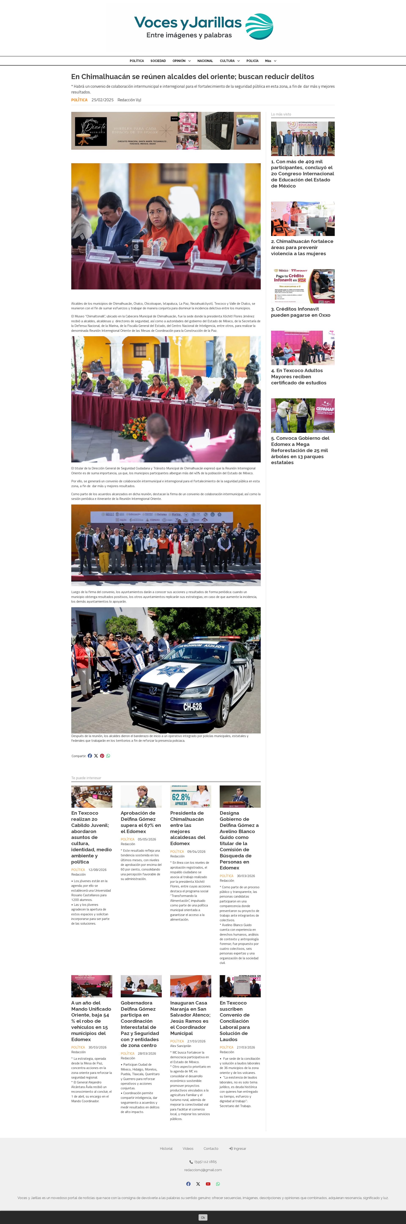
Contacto (211, 1149)
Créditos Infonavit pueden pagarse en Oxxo (301, 312)
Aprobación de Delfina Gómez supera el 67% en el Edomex (141, 822)
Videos (188, 1149)
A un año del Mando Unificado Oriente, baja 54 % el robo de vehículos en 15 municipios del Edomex (91, 1021)
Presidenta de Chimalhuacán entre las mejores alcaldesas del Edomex (187, 828)
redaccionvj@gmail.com (203, 1170)
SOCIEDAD (158, 61)
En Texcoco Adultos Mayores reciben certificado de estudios (298, 376)
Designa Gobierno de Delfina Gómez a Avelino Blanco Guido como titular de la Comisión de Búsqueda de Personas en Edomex (239, 840)
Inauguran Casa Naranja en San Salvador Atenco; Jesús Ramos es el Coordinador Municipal (190, 1018)
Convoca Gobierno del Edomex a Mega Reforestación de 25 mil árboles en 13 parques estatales (300, 450)
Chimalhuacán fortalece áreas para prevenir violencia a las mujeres (302, 247)
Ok (203, 1217)
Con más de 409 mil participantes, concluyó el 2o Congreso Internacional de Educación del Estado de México (302, 174)
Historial (166, 1149)
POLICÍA (252, 61)
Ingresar (239, 1149)
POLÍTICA (137, 61)
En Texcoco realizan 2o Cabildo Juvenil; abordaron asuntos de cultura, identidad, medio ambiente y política (91, 837)
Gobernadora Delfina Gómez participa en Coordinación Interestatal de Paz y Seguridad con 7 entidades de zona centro (140, 1024)
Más (268, 61)
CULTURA (227, 61)
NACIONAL (205, 61)
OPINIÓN (179, 61)
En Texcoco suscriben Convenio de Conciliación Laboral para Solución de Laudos (235, 1021)
